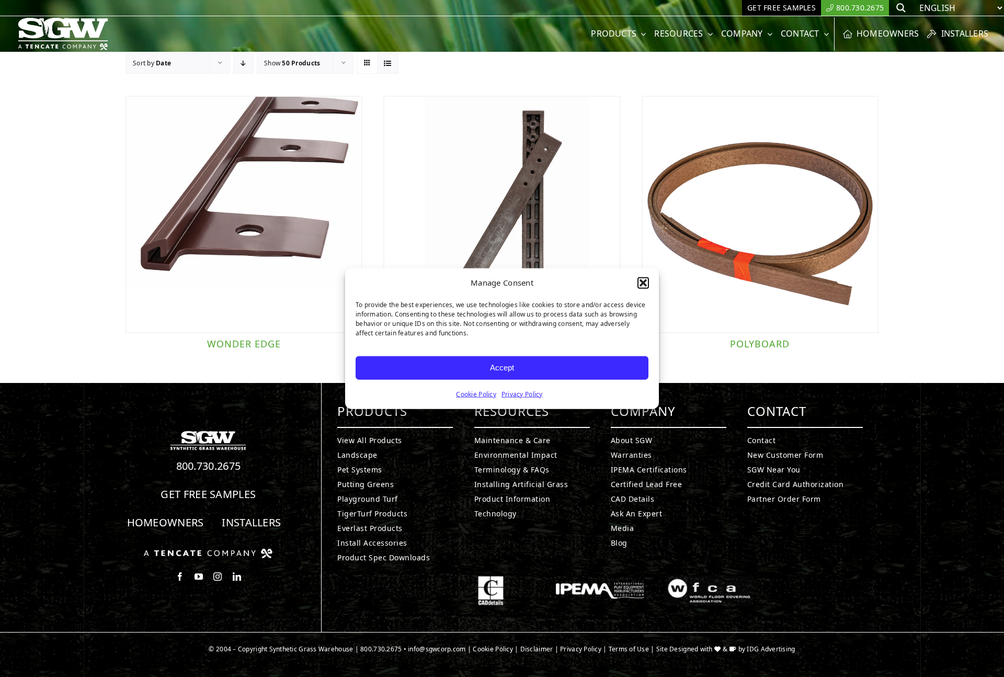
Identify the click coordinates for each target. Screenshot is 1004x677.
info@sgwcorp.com (436, 649)
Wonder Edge (244, 343)
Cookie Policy (476, 393)
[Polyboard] (760, 214)
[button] (643, 283)
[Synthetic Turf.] (208, 433)
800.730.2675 (208, 466)
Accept (502, 367)
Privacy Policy (522, 393)
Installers (251, 522)
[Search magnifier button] (901, 8)
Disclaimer (536, 649)
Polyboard (760, 343)
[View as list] (388, 63)
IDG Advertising (771, 649)
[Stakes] (501, 214)
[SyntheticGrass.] (63, 21)
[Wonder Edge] (244, 214)
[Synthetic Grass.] (208, 552)
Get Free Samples (208, 494)
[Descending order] (243, 63)
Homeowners (165, 522)
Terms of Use (629, 649)
